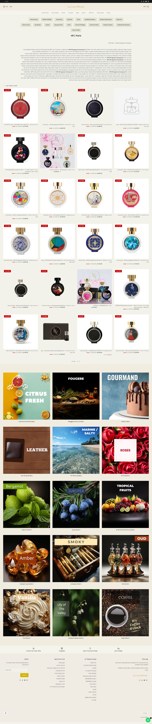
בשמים (108, 12)
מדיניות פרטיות (61, 665)
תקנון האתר (62, 662)
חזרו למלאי (91, 12)
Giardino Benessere (106, 19)
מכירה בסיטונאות (60, 684)
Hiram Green (34, 19)
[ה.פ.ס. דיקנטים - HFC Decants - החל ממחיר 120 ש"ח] (57, 150)
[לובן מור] (76, 6)
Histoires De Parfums (123, 25)
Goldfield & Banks (90, 19)
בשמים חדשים (100, 12)
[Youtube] (146, 1)
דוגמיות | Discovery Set (89, 676)
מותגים (63, 12)
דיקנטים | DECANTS (90, 678)
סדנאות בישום (45, 12)
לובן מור (142, 717)
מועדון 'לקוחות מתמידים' (89, 665)
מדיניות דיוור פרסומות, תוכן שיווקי (56, 668)
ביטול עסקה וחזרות (60, 673)
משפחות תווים (55, 12)
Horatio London (107, 25)
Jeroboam (38, 25)
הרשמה (24, 675)
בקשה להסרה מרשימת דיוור (57, 686)
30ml (77, 12)
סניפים (94, 694)
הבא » (73, 361)
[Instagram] (148, 1)
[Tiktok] (143, 1)
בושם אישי (70, 12)
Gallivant (119, 19)
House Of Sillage (80, 25)
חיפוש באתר (93, 684)
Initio (68, 25)
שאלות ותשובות (60, 678)
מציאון (94, 689)
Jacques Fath (58, 25)
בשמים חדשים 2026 (90, 697)
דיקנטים (84, 12)
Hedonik (69, 19)
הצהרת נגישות (61, 676)
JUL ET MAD (76, 30)
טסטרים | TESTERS (91, 681)
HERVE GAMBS (47, 19)
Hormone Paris (94, 25)
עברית (6, 1)
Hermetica (59, 19)
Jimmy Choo (26, 25)
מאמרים (94, 700)
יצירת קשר (62, 681)
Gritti (78, 19)
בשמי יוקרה (93, 686)
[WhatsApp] (141, 1)
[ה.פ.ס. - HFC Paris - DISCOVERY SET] (94, 286)
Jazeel (47, 25)
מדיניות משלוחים (60, 671)
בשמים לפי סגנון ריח (90, 671)
